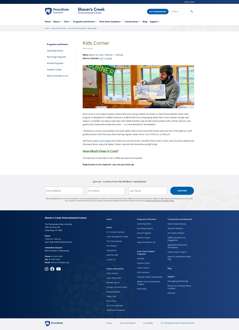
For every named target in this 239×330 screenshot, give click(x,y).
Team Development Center (117, 236)
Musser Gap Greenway (177, 224)
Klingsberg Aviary (113, 292)
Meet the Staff (112, 255)
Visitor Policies (112, 273)
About (56, 21)
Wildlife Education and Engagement (176, 238)
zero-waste (105, 140)
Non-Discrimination (128, 323)
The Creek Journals (114, 241)
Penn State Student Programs (146, 252)
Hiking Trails (111, 296)
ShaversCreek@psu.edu (60, 262)
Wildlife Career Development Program (148, 282)
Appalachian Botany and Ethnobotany (177, 246)
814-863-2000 (57, 256)
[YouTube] (58, 269)
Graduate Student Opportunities (150, 277)
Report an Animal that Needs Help (179, 257)
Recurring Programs (56, 56)
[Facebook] (52, 269)
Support (154, 21)
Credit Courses (143, 268)
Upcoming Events (55, 50)
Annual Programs (55, 63)
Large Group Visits (113, 278)
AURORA (140, 258)
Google (108, 58)
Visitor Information (115, 269)
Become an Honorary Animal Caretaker (179, 287)
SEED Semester (143, 272)
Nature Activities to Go (57, 75)
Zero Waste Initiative (176, 233)
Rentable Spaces (113, 282)
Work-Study (141, 289)
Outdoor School (143, 263)
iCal (101, 58)
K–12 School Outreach (115, 232)
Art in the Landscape (114, 305)
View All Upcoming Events (77, 28)
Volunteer (171, 293)
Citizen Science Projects (177, 252)
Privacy (109, 323)
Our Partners (111, 246)
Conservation (131, 21)
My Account (189, 2)
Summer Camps (54, 69)
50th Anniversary (157, 11)
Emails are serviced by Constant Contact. (160, 201)
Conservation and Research (180, 219)
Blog (145, 21)
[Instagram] (46, 269)
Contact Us (110, 259)
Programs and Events (83, 21)
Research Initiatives (175, 228)
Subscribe (182, 190)
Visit (66, 21)
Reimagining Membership (178, 281)
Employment (111, 250)
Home (48, 21)
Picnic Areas (111, 301)
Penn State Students (109, 21)
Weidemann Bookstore (115, 310)
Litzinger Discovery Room (116, 287)
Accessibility (148, 323)
